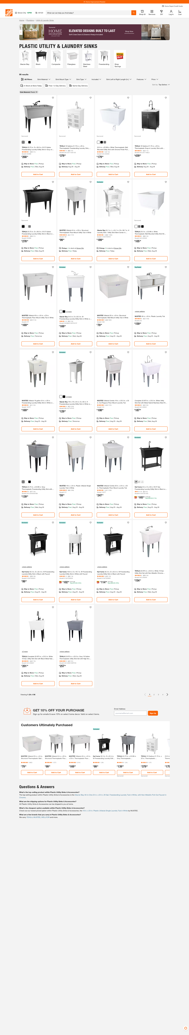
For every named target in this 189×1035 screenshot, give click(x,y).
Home (21, 20)
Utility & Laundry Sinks (45, 20)
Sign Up (153, 713)
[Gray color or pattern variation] (23, 142)
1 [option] (149, 694)
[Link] (38, 137)
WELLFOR (45, 817)
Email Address (119, 709)
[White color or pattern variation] (26, 142)
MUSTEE (36, 817)
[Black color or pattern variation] (29, 142)
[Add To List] (53, 98)
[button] (161, 84)
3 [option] (158, 694)
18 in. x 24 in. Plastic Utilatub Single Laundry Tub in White (105, 811)
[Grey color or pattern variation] (104, 142)
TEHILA (29, 817)
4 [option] (162, 694)
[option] (167, 694)
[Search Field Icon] (133, 12)
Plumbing (30, 20)
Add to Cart (38, 174)
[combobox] (88, 12)
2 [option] (154, 694)
